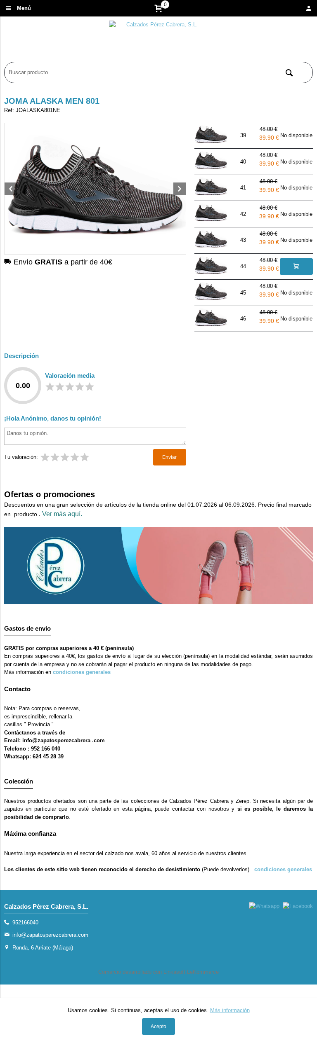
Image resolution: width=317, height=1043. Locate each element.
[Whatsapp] (264, 906)
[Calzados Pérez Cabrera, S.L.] (158, 41)
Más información (230, 1010)
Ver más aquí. (62, 513)
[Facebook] (298, 906)
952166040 (25, 922)
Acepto (158, 1026)
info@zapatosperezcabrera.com (50, 935)
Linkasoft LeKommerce (191, 972)
